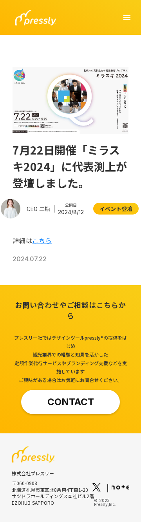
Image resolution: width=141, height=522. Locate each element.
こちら (42, 240)
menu (127, 17)
